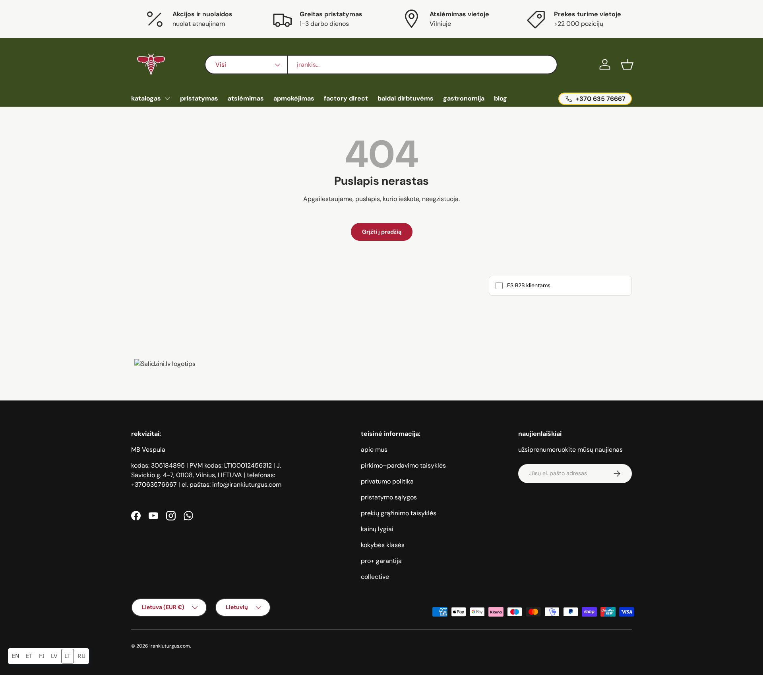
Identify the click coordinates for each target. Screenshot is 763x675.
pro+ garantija (381, 561)
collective (375, 576)
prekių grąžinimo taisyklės (398, 513)
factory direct (346, 98)
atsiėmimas (246, 98)
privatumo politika (387, 481)
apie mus (374, 449)
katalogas (146, 98)
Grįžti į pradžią (381, 231)
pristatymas (199, 98)
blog (500, 98)
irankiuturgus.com (169, 646)
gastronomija (463, 98)
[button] (627, 64)
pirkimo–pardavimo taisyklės (403, 465)
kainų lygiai (377, 529)
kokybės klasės (383, 545)
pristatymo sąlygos (389, 497)
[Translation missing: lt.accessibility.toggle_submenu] (167, 98)
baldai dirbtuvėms (406, 98)
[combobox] (381, 64)
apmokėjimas (293, 98)
